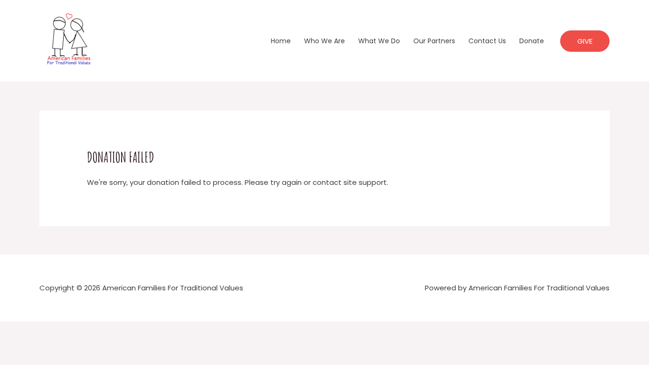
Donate (531, 41)
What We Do (379, 41)
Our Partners (434, 41)
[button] (585, 41)
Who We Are (324, 41)
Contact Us (487, 41)
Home (281, 41)
